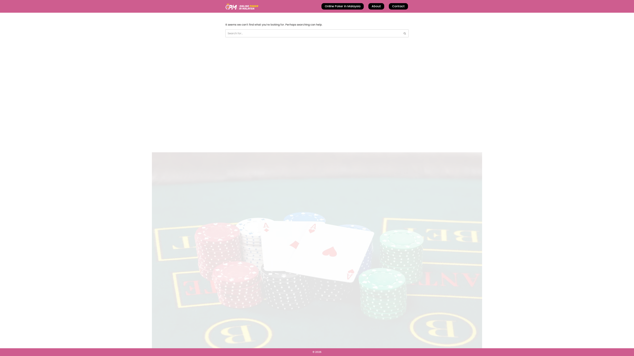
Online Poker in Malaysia (342, 6)
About (376, 6)
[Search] (405, 33)
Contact (398, 6)
